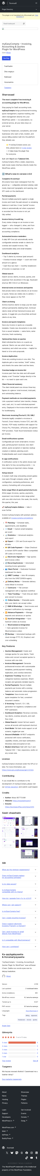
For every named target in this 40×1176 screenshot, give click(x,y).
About (4, 1092)
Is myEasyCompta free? (11, 911)
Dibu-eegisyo (9, 72)
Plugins (23, 1099)
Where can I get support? (11, 905)
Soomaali (10, 1148)
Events (23, 1113)
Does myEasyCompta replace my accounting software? (13, 877)
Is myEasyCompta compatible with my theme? (12, 891)
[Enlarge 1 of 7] (16, 819)
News (4, 1096)
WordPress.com (9, 1127)
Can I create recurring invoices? (14, 918)
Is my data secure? (9, 884)
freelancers (21, 1020)
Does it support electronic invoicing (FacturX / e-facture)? (14, 925)
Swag (24, 1121)
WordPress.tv (8, 1121)
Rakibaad (7, 77)
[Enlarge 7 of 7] (35, 852)
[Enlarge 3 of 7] (16, 841)
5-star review (27, 148)
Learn (4, 1110)
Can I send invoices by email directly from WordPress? (13, 933)
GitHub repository (11, 787)
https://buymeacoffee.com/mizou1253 (19, 807)
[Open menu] (36, 3)
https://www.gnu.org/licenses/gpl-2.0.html (17, 770)
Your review (6, 1061)
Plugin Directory (7, 9)
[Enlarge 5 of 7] (35, 830)
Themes (24, 1096)
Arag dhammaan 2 (32, 1011)
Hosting (5, 1099)
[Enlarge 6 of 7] (35, 841)
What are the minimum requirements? (16, 870)
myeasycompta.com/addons (22, 518)
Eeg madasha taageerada (11, 1079)
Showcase (25, 1092)
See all (35, 1061)
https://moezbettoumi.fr (22, 801)
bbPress (6, 1135)
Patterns (24, 1103)
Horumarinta (8, 82)
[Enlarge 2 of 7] (16, 830)
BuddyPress (7, 1138)
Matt (5, 1131)
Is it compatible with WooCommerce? (16, 940)
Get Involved (26, 1110)
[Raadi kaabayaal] (24, 24)
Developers (6, 1117)
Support (5, 1113)
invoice (29, 1020)
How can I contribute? (10, 947)
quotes (35, 1020)
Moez (8, 53)
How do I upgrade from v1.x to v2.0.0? (16, 898)
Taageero (7, 88)
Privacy (5, 1103)
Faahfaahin (8, 66)
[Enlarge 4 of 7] (35, 819)
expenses (34, 1015)
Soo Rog (6, 58)
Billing (27, 1015)
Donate (25, 1117)
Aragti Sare (6, 1026)
